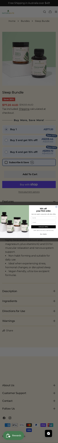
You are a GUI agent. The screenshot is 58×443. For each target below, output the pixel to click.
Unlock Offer (43, 227)
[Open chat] (48, 433)
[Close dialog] (56, 207)
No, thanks (43, 234)
